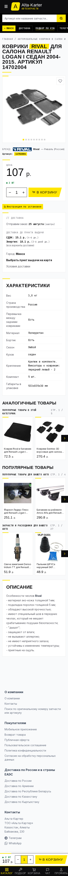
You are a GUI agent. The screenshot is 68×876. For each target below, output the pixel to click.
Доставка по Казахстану (21, 796)
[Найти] (61, 18)
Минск (20, 253)
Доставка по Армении (19, 786)
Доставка (24, 28)
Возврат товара (15, 734)
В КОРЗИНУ (47, 192)
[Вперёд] (64, 438)
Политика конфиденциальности (25, 750)
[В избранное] (60, 81)
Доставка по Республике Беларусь (28, 791)
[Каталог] (6, 6)
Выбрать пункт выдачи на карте (29, 260)
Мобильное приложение (21, 729)
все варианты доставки (20, 245)
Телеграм (15, 838)
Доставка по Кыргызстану (22, 801)
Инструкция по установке (24, 206)
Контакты (11, 703)
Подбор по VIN (45, 28)
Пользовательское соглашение (25, 745)
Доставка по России (18, 780)
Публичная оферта (17, 739)
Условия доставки (18, 266)
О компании (12, 698)
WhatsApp (15, 843)
